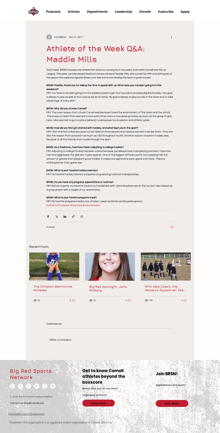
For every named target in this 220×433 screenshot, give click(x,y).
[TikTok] (12, 386)
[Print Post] (81, 216)
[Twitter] (36, 386)
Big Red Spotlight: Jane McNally (108, 288)
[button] (124, 12)
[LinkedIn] (44, 386)
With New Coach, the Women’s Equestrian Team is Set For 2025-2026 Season (165, 288)
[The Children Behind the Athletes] (54, 267)
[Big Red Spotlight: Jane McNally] (110, 267)
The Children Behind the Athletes (52, 288)
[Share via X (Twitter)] (56, 216)
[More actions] (171, 37)
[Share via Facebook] (48, 216)
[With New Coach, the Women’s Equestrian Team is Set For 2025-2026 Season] (166, 267)
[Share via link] (73, 216)
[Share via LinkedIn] (65, 216)
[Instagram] (20, 386)
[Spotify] (52, 386)
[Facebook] (28, 386)
